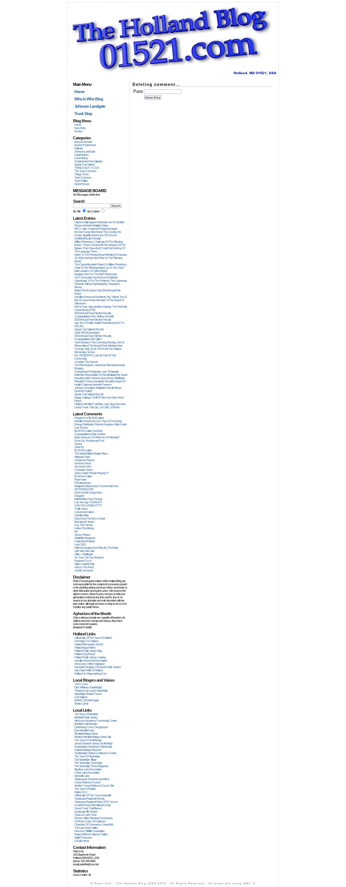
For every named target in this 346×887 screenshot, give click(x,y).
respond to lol (82, 560)
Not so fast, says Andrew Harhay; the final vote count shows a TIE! (100, 308)
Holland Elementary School (88, 644)
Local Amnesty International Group (92, 805)
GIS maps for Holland (86, 641)
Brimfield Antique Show (86, 733)
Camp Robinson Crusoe (87, 782)
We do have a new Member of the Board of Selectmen (99, 301)
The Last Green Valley (86, 827)
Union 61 (79, 447)
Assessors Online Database (89, 663)
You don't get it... (83, 466)
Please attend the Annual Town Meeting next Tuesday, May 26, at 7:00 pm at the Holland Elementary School (98, 349)
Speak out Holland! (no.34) (89, 329)
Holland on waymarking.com (90, 673)
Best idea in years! (84, 521)
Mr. (76, 531)
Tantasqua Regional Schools (89, 798)
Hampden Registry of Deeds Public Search (97, 667)
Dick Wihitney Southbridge (88, 687)
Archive (78, 131)
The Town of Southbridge (88, 740)
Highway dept (81, 456)
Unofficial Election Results (87, 238)
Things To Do (81, 174)
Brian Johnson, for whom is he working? (96, 437)
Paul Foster (80, 479)
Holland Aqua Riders (85, 647)
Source (78, 443)
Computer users (83, 469)
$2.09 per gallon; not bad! (88, 430)
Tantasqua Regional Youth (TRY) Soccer (96, 801)
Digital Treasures (83, 837)
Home (77, 124)
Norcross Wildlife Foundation (89, 831)
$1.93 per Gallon (83, 450)
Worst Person (81, 184)
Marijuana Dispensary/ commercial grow (96, 486)
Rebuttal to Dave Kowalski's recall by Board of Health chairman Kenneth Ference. (99, 383)
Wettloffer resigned (84, 538)
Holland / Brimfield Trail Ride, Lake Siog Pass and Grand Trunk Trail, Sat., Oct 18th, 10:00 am (99, 405)
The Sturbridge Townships (88, 762)
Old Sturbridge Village (85, 759)
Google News (81, 840)
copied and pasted (84, 541)
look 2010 (80, 544)
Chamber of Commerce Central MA (93, 824)
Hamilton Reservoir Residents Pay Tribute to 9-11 (100, 296)
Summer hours (82, 463)
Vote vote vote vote (84, 551)
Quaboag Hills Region (85, 811)
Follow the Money (84, 528)
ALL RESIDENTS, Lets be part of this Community (95, 357)
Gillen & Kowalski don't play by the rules (96, 547)
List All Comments (83, 570)
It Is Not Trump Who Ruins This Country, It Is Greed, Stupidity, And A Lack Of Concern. (97, 233)
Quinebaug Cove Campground (91, 727)
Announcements (83, 141)
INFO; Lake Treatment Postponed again (95, 228)
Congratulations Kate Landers (90, 434)
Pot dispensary (82, 482)
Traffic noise (81, 508)
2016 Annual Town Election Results (92, 319)
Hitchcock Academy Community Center (95, 720)
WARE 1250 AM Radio (86, 700)
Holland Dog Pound (84, 654)
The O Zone (81, 684)
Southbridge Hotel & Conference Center (95, 753)
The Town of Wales (85, 788)
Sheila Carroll (81, 703)
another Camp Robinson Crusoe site (94, 785)
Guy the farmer (83, 525)
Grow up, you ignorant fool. (89, 440)
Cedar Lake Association (86, 772)
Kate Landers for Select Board (90, 270)
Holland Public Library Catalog (89, 657)
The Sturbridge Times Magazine (91, 766)
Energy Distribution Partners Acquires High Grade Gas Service (100, 426)
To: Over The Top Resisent (88, 557)
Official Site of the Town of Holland (93, 637)
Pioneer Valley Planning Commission (93, 818)
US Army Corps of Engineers (90, 821)
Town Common (82, 177)
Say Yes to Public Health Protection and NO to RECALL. (99, 324)
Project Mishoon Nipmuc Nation (91, 834)
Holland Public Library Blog (88, 650)
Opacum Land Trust (85, 814)
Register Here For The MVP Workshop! (95, 274)
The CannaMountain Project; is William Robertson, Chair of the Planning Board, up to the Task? (100, 266)
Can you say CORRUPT (88, 502)
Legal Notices (81, 154)
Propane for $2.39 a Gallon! (89, 417)
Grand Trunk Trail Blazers (88, 808)
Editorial (78, 148)
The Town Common (85, 171)
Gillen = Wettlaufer (83, 554)
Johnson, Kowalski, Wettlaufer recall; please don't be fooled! (97, 389)
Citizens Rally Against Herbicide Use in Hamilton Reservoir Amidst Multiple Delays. (99, 224)
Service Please (82, 534)
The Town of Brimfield (86, 714)
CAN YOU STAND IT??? (88, 505)
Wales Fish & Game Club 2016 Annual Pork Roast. (97, 292)
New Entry (80, 128)
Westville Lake (81, 775)
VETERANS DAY (83, 489)
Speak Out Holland (84, 164)
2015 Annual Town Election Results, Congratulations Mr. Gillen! (93, 337)
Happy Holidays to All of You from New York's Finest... (99, 399)
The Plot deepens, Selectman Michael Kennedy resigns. (99, 366)
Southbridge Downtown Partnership (93, 746)
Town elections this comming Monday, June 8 (99, 342)
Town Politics (81, 180)
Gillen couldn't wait (84, 564)
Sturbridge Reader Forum (88, 693)
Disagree (79, 495)
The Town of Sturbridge (87, 756)
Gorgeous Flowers (84, 460)
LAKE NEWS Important (86, 332)
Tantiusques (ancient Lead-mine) (91, 779)
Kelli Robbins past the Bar (88, 499)
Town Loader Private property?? (91, 473)
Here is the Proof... (84, 567)
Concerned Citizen (84, 512)
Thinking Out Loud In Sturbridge (91, 690)
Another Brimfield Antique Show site (92, 736)
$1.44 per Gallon (83, 476)
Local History (81, 158)
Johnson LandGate (84, 151)
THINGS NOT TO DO (86, 167)
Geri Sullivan (80, 697)
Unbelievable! (81, 515)
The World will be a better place (91, 453)
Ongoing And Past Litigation (88, 161)
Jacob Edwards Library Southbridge (93, 743)
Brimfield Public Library (86, 717)
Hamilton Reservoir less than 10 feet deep (98, 421)
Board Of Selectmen (85, 145)
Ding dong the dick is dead (89, 518)
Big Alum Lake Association (88, 769)
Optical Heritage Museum (87, 749)
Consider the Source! (86, 361)
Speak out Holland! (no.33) (89, 394)
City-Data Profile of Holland (88, 670)
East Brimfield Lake (84, 730)
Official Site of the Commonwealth (92, 795)
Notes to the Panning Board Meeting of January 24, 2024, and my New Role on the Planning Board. (100, 258)
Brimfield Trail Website (85, 723)
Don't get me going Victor (88, 492)
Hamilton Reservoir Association (90, 660)
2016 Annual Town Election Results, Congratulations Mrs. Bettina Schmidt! (94, 314)
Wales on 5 (80, 792)
